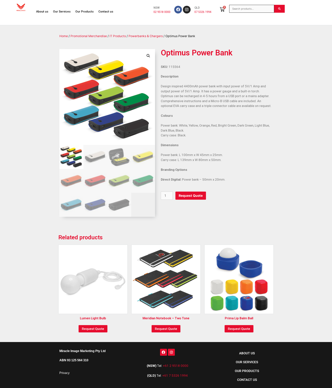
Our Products (84, 11)
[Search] (279, 9)
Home (63, 36)
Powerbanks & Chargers (146, 36)
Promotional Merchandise (89, 36)
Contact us (105, 11)
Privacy (64, 373)
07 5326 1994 (202, 12)
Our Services (62, 11)
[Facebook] (178, 9)
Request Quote (191, 196)
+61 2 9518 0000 (175, 366)
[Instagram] (187, 9)
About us (42, 11)
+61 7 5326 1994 (175, 375)
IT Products (118, 36)
